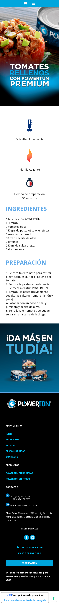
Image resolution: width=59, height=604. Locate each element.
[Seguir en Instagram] (32, 537)
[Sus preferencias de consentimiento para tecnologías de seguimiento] (54, 599)
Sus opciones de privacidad (28, 595)
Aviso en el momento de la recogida (25, 600)
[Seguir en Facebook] (26, 537)
